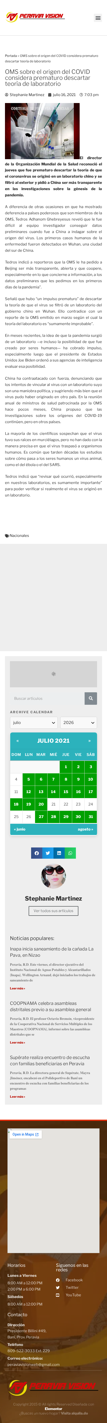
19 (28, 804)
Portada (11, 56)
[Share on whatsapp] (70, 853)
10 (90, 779)
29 (65, 817)
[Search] (91, 698)
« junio (19, 829)
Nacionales (19, 535)
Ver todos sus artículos (53, 911)
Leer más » (17, 988)
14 (53, 792)
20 (41, 804)
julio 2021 (53, 740)
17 (91, 792)
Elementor (53, 1409)
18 (16, 804)
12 (28, 792)
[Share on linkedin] (59, 853)
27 (41, 817)
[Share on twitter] (48, 853)
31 (91, 817)
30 (78, 817)
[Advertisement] (53, 597)
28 (53, 817)
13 (41, 792)
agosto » (85, 829)
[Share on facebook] (36, 853)
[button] (98, 18)
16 (78, 792)
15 (66, 792)
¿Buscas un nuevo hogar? (53, 1413)
